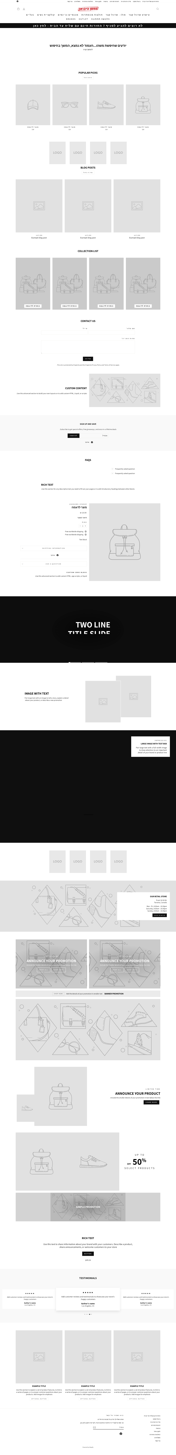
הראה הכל (88, 77)
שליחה (88, 359)
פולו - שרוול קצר (116, 14)
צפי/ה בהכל (88, 172)
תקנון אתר (98, 1)
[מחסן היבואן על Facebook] (121, 1434)
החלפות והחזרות (87, 1)
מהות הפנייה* (128, 338)
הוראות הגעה (159, 915)
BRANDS (71, 19)
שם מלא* (130, 328)
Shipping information (53, 548)
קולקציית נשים (46, 14)
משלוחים (77, 1)
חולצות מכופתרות (92, 14)
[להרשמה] (94, 1427)
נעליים (30, 14)
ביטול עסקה (136, 1)
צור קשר (69, 1)
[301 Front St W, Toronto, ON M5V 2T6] (88, 906)
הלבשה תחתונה (100, 19)
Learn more (151, 1102)
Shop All (116, 970)
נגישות (106, 1)
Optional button (103, 641)
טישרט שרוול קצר (139, 14)
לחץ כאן (82, 1423)
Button (88, 1254)
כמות (84, 522)
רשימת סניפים (114, 1)
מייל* (84, 328)
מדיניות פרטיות (126, 1)
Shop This (132, 970)
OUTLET (83, 19)
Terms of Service (109, 365)
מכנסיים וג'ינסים (68, 14)
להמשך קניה (88, 49)
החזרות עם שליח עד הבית (150, 1)
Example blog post (137, 237)
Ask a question (53, 564)
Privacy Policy (96, 365)
